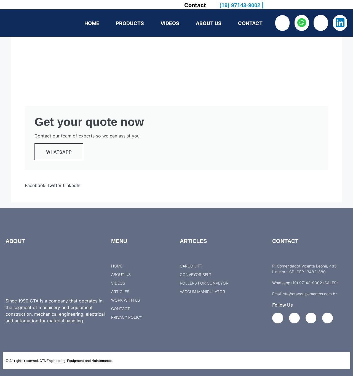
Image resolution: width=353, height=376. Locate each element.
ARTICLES (193, 241)
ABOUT (15, 241)
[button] (35, 182)
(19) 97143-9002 (240, 5)
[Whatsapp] (327, 318)
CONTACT (250, 23)
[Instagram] (294, 318)
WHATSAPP (59, 152)
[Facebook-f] (277, 318)
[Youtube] (311, 318)
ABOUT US (208, 23)
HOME (91, 23)
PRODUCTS (130, 23)
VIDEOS (170, 23)
